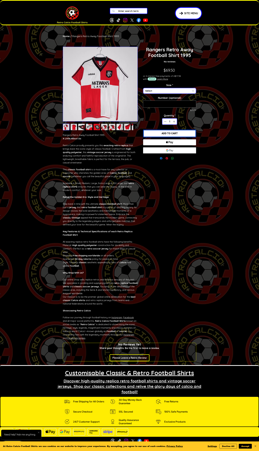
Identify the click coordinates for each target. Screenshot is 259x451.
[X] (132, 20)
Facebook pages (76, 338)
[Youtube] (145, 20)
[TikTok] (118, 20)
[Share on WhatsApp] (172, 158)
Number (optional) (169, 97)
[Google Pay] (169, 150)
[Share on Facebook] (161, 158)
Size (169, 85)
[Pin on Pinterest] (167, 158)
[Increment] (174, 121)
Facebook (128, 317)
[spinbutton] (169, 121)
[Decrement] (165, 121)
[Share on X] (178, 158)
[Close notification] (38, 432)
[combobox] (169, 91)
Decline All (228, 446)
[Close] (255, 446)
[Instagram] (125, 20)
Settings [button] (212, 446)
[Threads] (112, 20)
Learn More (162, 79)
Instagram (117, 317)
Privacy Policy (175, 446)
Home (66, 36)
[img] (72, 24)
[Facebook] (138, 20)
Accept (245, 446)
